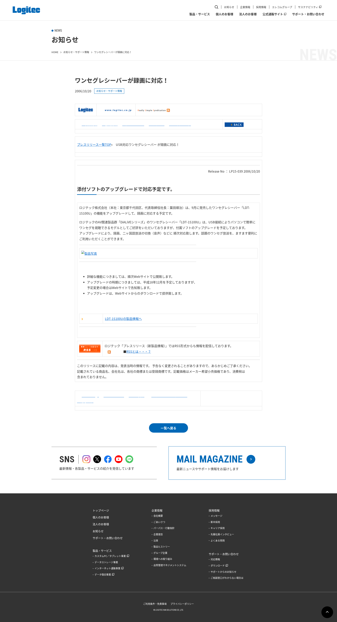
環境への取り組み (162, 559)
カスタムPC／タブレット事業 (110, 556)
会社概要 (158, 516)
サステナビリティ (308, 7)
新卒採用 (215, 522)
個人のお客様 (224, 14)
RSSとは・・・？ (138, 351)
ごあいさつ (159, 522)
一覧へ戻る (168, 428)
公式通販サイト (273, 14)
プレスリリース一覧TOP (94, 144)
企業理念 (158, 534)
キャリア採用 (218, 528)
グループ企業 (160, 553)
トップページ (101, 510)
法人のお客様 (248, 14)
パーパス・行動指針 (164, 528)
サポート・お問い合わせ (308, 14)
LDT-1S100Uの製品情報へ (123, 318)
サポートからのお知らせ (223, 572)
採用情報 (261, 7)
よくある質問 (218, 540)
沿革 (155, 540)
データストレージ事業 (106, 562)
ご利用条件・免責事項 (155, 604)
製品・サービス (199, 14)
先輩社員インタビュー (222, 534)
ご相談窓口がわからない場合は (227, 578)
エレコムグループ (282, 7)
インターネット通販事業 (107, 568)
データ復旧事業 (103, 574)
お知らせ (229, 7)
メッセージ (216, 516)
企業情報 (245, 7)
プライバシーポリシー (182, 604)
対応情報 (215, 559)
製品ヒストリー (161, 546)
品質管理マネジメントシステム (169, 565)
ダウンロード (218, 565)
